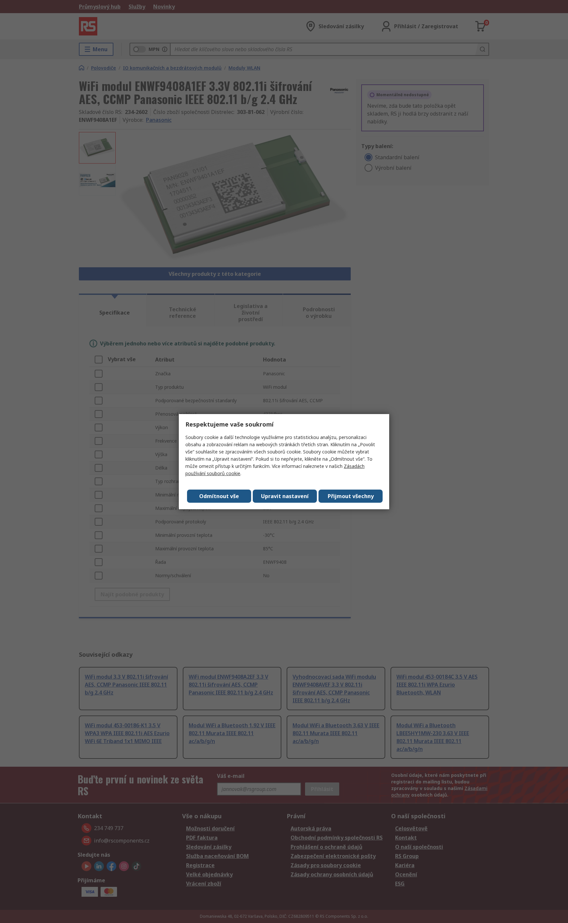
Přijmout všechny (351, 496)
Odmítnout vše (219, 496)
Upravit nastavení (285, 496)
